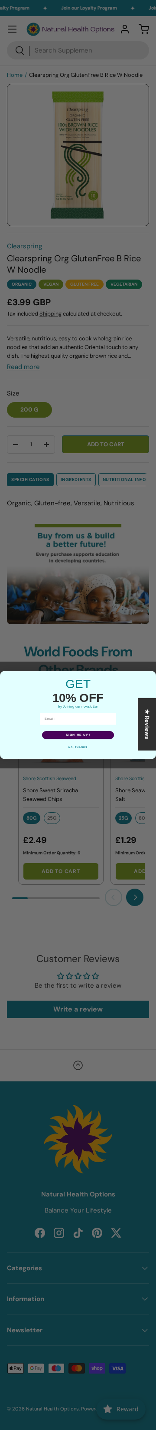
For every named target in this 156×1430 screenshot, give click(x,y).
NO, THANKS (78, 747)
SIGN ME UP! (78, 735)
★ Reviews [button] (147, 724)
